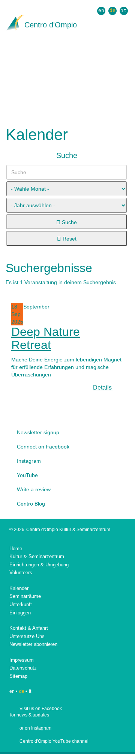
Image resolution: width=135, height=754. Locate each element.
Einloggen (20, 613)
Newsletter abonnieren (33, 644)
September (36, 307)
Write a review (34, 489)
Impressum (21, 660)
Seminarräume (25, 596)
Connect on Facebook (43, 447)
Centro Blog (31, 504)
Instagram (29, 461)
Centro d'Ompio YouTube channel (54, 741)
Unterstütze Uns (27, 636)
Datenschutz (23, 668)
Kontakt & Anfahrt (28, 628)
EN (101, 10)
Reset (68, 239)
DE (113, 10)
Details (103, 387)
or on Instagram (35, 728)
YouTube (27, 475)
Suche (68, 222)
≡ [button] (127, 43)
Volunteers (20, 572)
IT (124, 10)
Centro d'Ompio (50, 25)
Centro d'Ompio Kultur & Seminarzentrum (68, 529)
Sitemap (18, 676)
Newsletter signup (38, 432)
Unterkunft (20, 604)
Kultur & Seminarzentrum (36, 556)
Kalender (18, 588)
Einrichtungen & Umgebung (39, 564)
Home (15, 548)
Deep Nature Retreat (45, 338)
